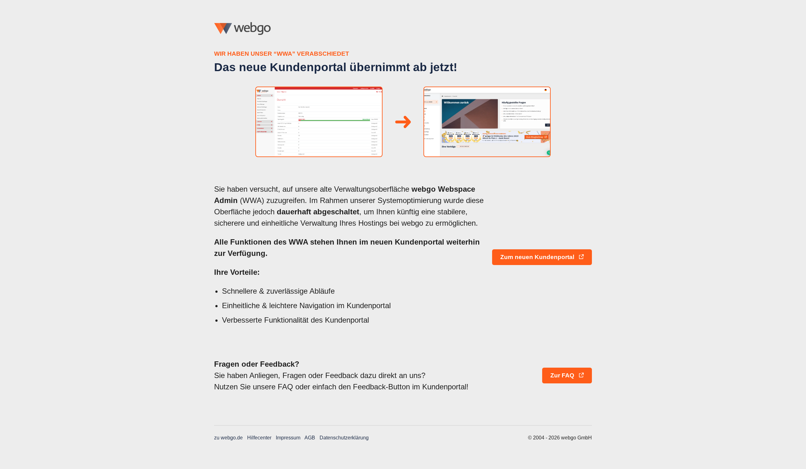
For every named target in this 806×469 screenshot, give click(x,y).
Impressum (288, 437)
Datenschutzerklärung (344, 437)
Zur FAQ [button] (563, 375)
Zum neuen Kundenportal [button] (538, 257)
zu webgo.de (228, 437)
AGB (309, 437)
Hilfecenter (259, 437)
